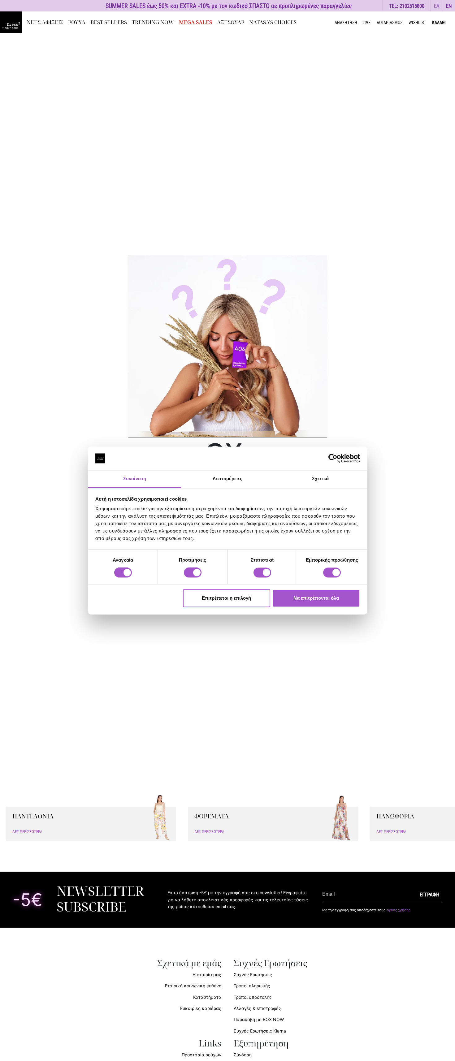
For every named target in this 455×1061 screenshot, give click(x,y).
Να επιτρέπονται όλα (316, 598)
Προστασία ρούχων (201, 1054)
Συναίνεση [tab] (134, 478)
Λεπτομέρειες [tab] (227, 478)
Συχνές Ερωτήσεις (253, 974)
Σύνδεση (243, 1054)
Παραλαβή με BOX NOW (259, 1019)
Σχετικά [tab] (320, 478)
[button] (437, 5)
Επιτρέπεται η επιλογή (226, 598)
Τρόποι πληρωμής (252, 985)
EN (449, 5)
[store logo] (11, 22)
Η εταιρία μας (207, 974)
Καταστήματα (207, 997)
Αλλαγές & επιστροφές (257, 1008)
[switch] (193, 576)
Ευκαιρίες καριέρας (200, 1008)
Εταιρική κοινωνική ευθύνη (193, 985)
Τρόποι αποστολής (253, 997)
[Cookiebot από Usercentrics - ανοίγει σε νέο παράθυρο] (333, 458)
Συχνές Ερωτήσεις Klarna (260, 1030)
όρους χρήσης (398, 910)
